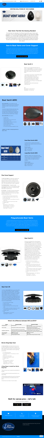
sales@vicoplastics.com (8, 415)
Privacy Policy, (25, 423)
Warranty (27, 424)
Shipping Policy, (29, 423)
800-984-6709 (22, 415)
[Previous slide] (25, 114)
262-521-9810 (22, 416)
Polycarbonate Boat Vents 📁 (27, 404)
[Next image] (19, 75)
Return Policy (34, 423)
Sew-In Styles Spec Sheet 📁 (22, 56)
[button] (40, 6)
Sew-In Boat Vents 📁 (17, 404)
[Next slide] (41, 114)
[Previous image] (2, 75)
